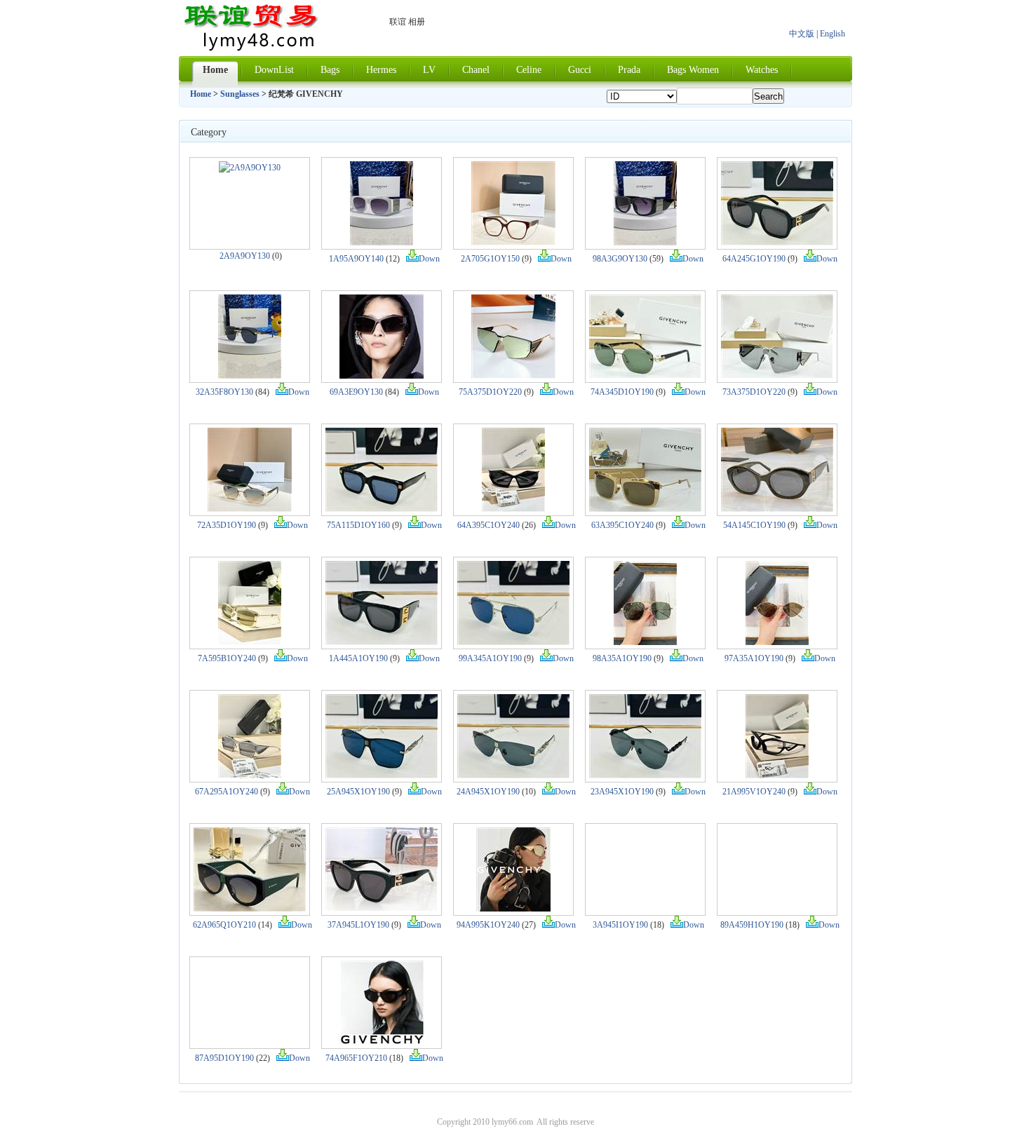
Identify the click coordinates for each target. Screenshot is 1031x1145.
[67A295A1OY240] (249, 775)
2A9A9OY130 (245, 256)
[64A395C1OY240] (513, 509)
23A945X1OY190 (622, 792)
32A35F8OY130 (224, 392)
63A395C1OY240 (622, 525)
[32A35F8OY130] (249, 376)
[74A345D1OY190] (645, 376)
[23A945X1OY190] (645, 775)
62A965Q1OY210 (224, 925)
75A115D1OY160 (358, 525)
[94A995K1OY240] (513, 909)
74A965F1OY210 (356, 1058)
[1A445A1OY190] (381, 642)
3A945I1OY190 (620, 925)
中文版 (801, 34)
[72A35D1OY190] (250, 509)
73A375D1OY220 (754, 392)
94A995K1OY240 (488, 925)
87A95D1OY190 (224, 1058)
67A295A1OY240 (226, 792)
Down (429, 259)
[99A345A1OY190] (513, 642)
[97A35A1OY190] (777, 642)
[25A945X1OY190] (381, 775)
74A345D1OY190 (622, 392)
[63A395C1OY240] (645, 509)
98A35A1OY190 (622, 658)
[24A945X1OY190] (513, 775)
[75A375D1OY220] (513, 376)
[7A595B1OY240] (249, 642)
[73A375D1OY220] (777, 376)
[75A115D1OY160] (381, 509)
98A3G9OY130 (620, 259)
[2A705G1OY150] (513, 243)
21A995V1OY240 (754, 792)
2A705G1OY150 (490, 259)
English (832, 34)
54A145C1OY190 (754, 525)
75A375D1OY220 (490, 392)
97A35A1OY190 (754, 658)
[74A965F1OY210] (382, 1042)
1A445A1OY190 (358, 658)
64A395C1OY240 (488, 525)
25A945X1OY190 (358, 792)
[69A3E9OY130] (381, 376)
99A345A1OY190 (490, 658)
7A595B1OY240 (227, 658)
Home (200, 94)
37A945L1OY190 (358, 925)
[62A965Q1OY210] (250, 909)
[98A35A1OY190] (645, 642)
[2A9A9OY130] (250, 167)
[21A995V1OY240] (777, 775)
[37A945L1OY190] (381, 909)
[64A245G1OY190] (777, 243)
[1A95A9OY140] (381, 243)
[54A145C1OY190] (777, 509)
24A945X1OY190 (488, 792)
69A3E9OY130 (356, 392)
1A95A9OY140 (356, 259)
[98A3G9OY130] (645, 243)
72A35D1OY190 (226, 525)
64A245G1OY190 (754, 259)
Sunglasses (240, 94)
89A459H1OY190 (751, 925)
